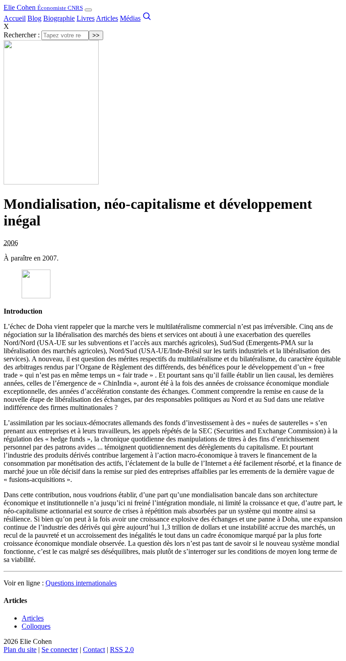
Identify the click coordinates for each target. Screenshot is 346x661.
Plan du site (20, 649)
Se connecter (59, 649)
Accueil (15, 18)
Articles (107, 18)
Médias (130, 18)
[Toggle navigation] (88, 10)
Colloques (36, 626)
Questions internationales (81, 583)
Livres (86, 18)
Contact (94, 649)
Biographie (59, 18)
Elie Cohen (43, 7)
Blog (34, 18)
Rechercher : (22, 35)
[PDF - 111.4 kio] (36, 296)
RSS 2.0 (122, 649)
